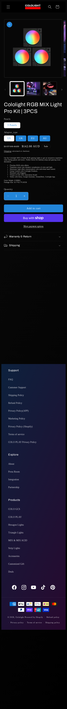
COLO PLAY (15, 517)
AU (45, 138)
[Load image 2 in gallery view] (33, 88)
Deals (11, 571)
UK (21, 138)
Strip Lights (14, 548)
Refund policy (53, 617)
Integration (13, 479)
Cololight (20, 617)
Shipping (7, 151)
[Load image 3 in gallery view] (49, 88)
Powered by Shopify (34, 617)
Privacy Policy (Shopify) (20, 426)
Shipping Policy (16, 395)
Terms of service (16, 434)
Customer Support (17, 387)
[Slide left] (5, 89)
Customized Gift (16, 564)
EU (33, 138)
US (9, 138)
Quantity (8, 189)
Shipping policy (52, 622)
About (11, 464)
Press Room (14, 471)
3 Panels (12, 125)
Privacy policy (17, 622)
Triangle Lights (15, 532)
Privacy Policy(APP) (18, 411)
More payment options (34, 226)
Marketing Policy (16, 418)
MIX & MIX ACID (17, 540)
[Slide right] (62, 89)
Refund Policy (15, 403)
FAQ (10, 379)
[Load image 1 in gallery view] (17, 88)
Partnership (13, 487)
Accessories (13, 556)
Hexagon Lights (16, 525)
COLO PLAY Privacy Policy (22, 442)
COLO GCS (14, 509)
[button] (8, 7)
